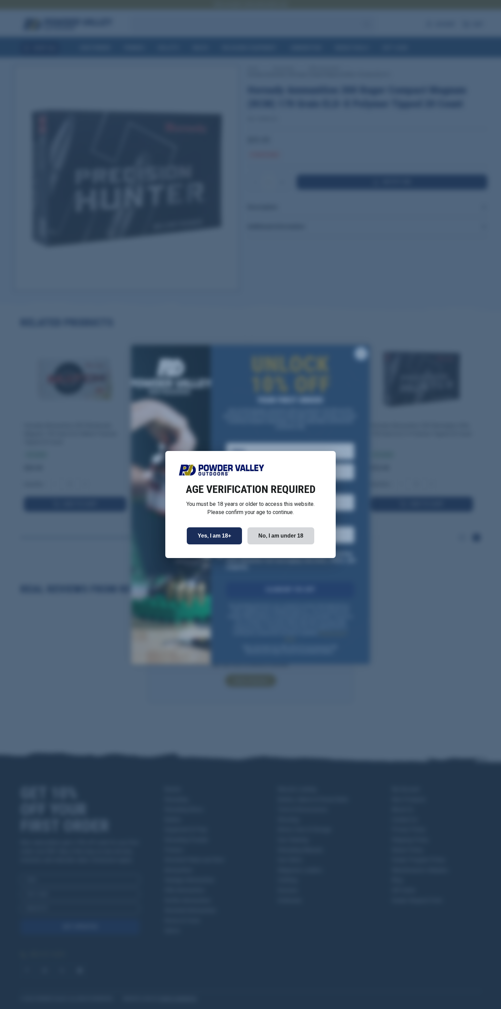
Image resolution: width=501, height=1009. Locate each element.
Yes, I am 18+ (214, 536)
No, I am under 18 (280, 536)
